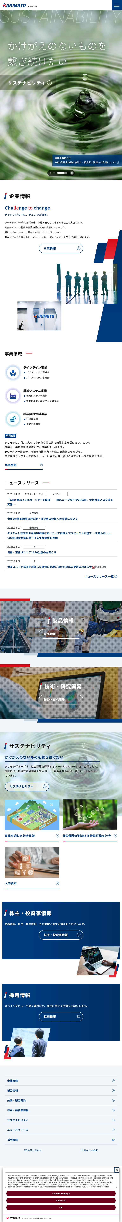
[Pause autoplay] (72, 173)
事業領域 (11, 465)
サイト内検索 (91, 1150)
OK (61, 1207)
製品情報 (12, 1090)
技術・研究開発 (16, 1100)
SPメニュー (117, 5)
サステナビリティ (17, 1120)
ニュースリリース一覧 (99, 576)
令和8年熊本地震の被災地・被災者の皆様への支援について (85, 162)
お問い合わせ (35, 1150)
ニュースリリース (17, 1130)
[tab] (51, 173)
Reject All (61, 1200)
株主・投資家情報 (17, 1110)
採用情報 (12, 1139)
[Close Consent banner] (116, 1170)
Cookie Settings (61, 1193)
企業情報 (12, 1080)
